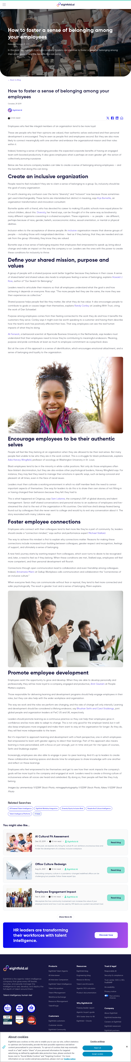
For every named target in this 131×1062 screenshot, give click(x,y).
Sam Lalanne (58, 498)
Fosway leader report (85, 1008)
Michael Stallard (97, 533)
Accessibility (109, 987)
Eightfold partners (112, 1030)
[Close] (127, 1046)
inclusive (72, 230)
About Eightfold (111, 1013)
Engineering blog (84, 975)
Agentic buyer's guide (86, 1012)
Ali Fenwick (14, 334)
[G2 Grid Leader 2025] (19, 1020)
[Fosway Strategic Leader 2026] (7, 1020)
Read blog (116, 842)
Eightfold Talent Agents (58, 971)
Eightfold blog (82, 971)
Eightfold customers (57, 1021)
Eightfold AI (17, 110)
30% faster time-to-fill (86, 1016)
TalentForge (53, 1006)
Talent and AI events (85, 984)
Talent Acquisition (56, 988)
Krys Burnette (104, 198)
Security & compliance (114, 975)
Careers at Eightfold (113, 1022)
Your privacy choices (114, 997)
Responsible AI (110, 971)
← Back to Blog (14, 80)
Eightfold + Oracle (84, 1021)
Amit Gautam (98, 684)
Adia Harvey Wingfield (19, 459)
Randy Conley (81, 305)
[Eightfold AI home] (15, 968)
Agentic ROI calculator (86, 988)
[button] (37, 814)
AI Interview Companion (58, 980)
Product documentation (86, 993)
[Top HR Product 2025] (31, 1020)
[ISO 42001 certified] (19, 1008)
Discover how (106, 935)
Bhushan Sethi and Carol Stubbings (95, 708)
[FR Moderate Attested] (31, 1008)
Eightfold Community (57, 1029)
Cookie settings (97, 1041)
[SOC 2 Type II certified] (7, 1008)
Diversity (41, 212)
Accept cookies (97, 1054)
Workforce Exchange (57, 997)
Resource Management (58, 1001)
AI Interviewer (54, 975)
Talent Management (57, 993)
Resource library (83, 980)
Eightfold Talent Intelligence (60, 984)
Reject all (97, 1048)
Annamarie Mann (25, 571)
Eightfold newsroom (113, 1026)
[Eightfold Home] (65, 4)
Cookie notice (69, 1059)
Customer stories (55, 1025)
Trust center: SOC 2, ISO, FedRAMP (115, 981)
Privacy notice (110, 991)
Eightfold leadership (113, 1017)
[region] (65, 1047)
